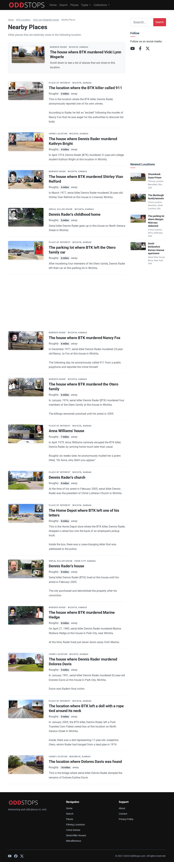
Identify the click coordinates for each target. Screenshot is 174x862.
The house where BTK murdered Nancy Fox (84, 338)
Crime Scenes (73, 830)
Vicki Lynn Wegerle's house (46, 19)
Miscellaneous (73, 840)
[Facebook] (140, 48)
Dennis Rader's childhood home (74, 214)
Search (63, 5)
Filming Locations (75, 824)
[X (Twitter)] (148, 48)
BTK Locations (23, 19)
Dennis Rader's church (67, 477)
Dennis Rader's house (66, 566)
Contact (123, 813)
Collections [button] (101, 5)
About (122, 808)
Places (74, 5)
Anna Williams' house (66, 431)
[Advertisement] (66, 298)
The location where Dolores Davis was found (85, 761)
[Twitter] (22, 856)
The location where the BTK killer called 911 (85, 88)
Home (53, 5)
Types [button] (85, 5)
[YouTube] (132, 48)
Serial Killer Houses (76, 835)
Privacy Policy (126, 819)
